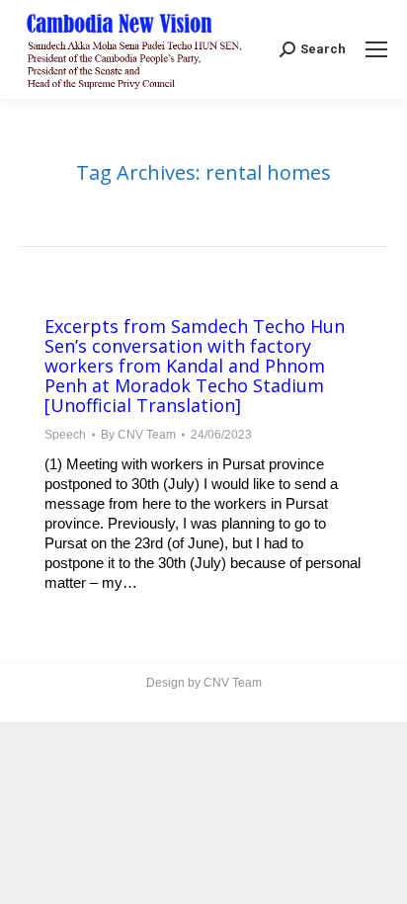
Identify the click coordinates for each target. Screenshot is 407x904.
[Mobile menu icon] (376, 49)
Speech (65, 435)
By (138, 435)
